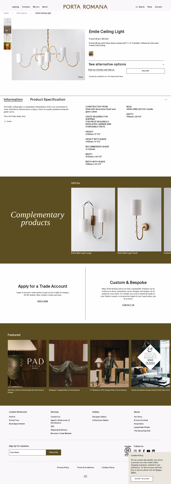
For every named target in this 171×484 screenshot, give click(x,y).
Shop (149, 7)
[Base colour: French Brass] (91, 53)
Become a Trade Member (61, 433)
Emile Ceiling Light (43, 13)
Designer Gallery (99, 417)
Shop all (75, 183)
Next (158, 223)
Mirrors (36, 7)
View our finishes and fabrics (101, 70)
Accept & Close (142, 479)
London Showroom (18, 412)
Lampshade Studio (142, 427)
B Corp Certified (141, 420)
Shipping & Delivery (59, 430)
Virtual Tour (14, 420)
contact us (128, 305)
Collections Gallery (100, 420)
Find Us (12, 417)
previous (12, 364)
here (23, 116)
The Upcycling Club (142, 431)
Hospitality (138, 424)
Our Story (138, 417)
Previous (12, 223)
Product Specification (47, 99)
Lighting (15, 7)
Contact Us (55, 417)
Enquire (145, 71)
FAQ (52, 426)
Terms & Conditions (85, 468)
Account (158, 7)
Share (80, 77)
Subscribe (53, 452)
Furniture (26, 7)
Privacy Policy (63, 468)
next (167, 364)
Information (13, 99)
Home (6, 13)
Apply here (42, 301)
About (44, 7)
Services (55, 412)
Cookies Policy (108, 468)
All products (22, 13)
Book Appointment (17, 424)
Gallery (95, 412)
